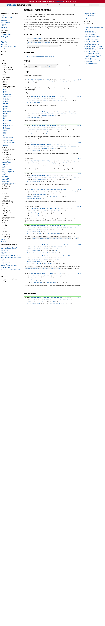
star (4, 135)
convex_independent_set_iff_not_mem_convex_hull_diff (51, 238)
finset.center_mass (48, 67)
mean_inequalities (7, 169)
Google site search (94, 5)
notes (2, 26)
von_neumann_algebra (9, 159)
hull (4, 110)
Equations (29, 93)
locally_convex (7, 151)
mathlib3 (11, 5)
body (4, 93)
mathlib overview (6, 34)
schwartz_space (6, 178)
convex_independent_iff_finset (39, 42)
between (5, 91)
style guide (4, 44)
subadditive (5, 181)
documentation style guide (8, 46)
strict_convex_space (9, 142)
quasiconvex (6, 128)
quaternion (5, 176)
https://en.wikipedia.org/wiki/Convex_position (40, 56)
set (65, 148)
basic (4, 89)
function (5, 106)
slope (4, 134)
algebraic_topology (7, 69)
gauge (5, 108)
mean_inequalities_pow (8, 171)
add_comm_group (61, 81)
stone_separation (8, 137)
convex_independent (34, 38)
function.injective (33, 117)
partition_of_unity (8, 125)
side (4, 132)
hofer (3, 166)
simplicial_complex (9, 86)
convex (54, 301)
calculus (5, 79)
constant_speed (6, 162)
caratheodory (7, 94)
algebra (4, 66)
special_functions (8, 156)
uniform (5, 145)
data (3, 57)
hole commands (5, 22)
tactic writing (4, 36)
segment (5, 130)
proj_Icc (5, 127)
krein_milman (7, 120)
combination (7, 96)
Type (48, 79)
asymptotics (6, 76)
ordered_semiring (46, 81)
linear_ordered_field (59, 275)
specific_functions (9, 88)
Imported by (89, 23)
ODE (4, 72)
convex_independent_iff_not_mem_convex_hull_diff (43, 268)
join (4, 118)
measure (5, 122)
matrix (4, 168)
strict (4, 139)
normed (5, 123)
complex (5, 81)
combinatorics (6, 186)
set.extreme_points (57, 303)
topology (6, 144)
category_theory (6, 185)
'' (47, 216)
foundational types (6, 17)
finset (34, 280)
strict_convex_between (9, 140)
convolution (5, 164)
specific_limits (7, 157)
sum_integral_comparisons (10, 183)
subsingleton (58, 100)
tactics (2, 19)
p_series (4, 174)
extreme (5, 105)
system (4, 60)
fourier (5, 147)
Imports (88, 21)
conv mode (4, 39)
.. (90, 14)
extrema (5, 103)
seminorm (5, 179)
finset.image (51, 282)
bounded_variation (7, 161)
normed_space (7, 154)
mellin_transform (7, 173)
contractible (6, 100)
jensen (5, 117)
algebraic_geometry (7, 67)
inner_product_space (9, 149)
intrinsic (5, 115)
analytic (5, 74)
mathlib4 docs (59, 1)
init (3, 58)
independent (7, 111)
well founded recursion (7, 43)
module (73, 81)
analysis (4, 71)
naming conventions (6, 48)
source (86, 18)
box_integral (6, 78)
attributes (3, 24)
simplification (4, 41)
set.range (53, 166)
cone (5, 84)
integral (5, 113)
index (2, 15)
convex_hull (37, 216)
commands (4, 20)
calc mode (3, 38)
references (4, 27)
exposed (5, 101)
